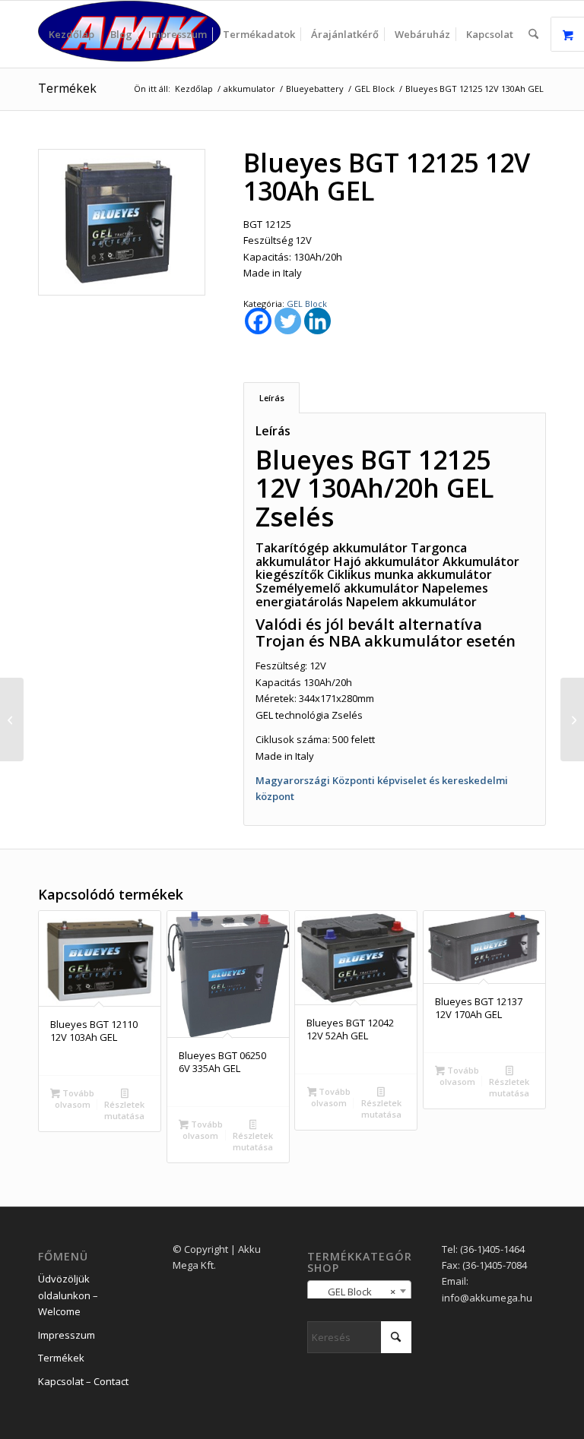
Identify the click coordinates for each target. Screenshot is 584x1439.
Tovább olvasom (74, 1098)
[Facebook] (258, 321)
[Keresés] (533, 34)
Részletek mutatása (124, 1110)
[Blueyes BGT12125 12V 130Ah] (121, 222)
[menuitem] (71, 34)
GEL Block (307, 303)
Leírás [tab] (271, 397)
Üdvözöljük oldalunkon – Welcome (68, 1295)
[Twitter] (288, 321)
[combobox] (359, 1290)
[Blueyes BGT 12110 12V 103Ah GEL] (12, 719)
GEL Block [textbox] (354, 1291)
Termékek (67, 88)
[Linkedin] (317, 321)
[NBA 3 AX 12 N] (572, 719)
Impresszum (66, 1335)
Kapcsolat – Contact (83, 1381)
